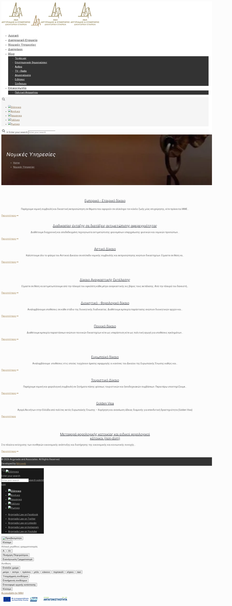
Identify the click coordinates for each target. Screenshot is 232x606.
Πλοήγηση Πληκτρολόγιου (15, 555)
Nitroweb (21, 463)
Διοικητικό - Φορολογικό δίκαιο (105, 303)
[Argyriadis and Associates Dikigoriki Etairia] (50, 26)
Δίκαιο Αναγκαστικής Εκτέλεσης (105, 280)
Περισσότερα (8, 215)
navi (79, 572)
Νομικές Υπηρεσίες (24, 167)
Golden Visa (105, 403)
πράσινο (26, 572)
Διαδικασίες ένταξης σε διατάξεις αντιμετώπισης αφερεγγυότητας (105, 226)
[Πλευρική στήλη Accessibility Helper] (12, 538)
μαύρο (6, 572)
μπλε (36, 572)
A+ (9, 551)
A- (4, 551)
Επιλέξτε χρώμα (11, 568)
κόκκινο (46, 572)
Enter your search (18, 132)
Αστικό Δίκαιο (105, 249)
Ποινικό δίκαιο (105, 326)
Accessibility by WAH (12, 593)
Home (16, 162)
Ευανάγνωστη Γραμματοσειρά (17, 559)
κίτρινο (70, 572)
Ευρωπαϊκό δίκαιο (105, 357)
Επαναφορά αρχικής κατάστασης (19, 584)
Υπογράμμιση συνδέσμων (15, 576)
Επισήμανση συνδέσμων (15, 580)
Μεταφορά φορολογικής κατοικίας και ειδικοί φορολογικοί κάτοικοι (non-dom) (105, 436)
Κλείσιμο (7, 542)
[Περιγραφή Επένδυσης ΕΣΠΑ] (35, 602)
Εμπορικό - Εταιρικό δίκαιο (105, 201)
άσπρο (15, 572)
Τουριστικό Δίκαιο (105, 380)
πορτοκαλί (58, 572)
